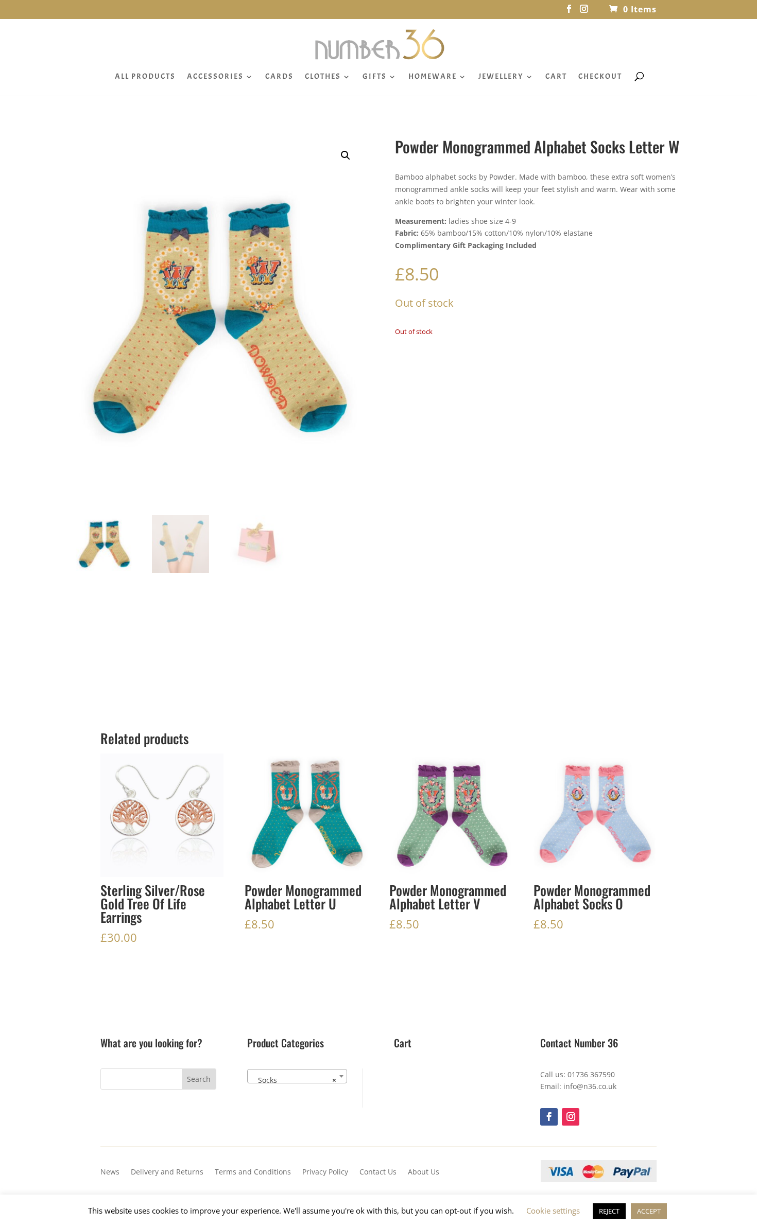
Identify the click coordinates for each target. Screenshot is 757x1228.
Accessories (215, 77)
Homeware (432, 77)
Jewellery (501, 77)
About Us (423, 1172)
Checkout (600, 77)
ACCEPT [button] (649, 1211)
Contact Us (378, 1172)
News (109, 1172)
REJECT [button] (609, 1211)
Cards (279, 77)
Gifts (375, 77)
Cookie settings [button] (553, 1210)
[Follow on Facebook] (549, 1117)
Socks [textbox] (294, 1080)
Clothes (323, 77)
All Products (145, 77)
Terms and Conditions (253, 1172)
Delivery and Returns (167, 1172)
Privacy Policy (325, 1172)
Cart (556, 77)
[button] (345, 155)
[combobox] (297, 1076)
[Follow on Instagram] (570, 1117)
